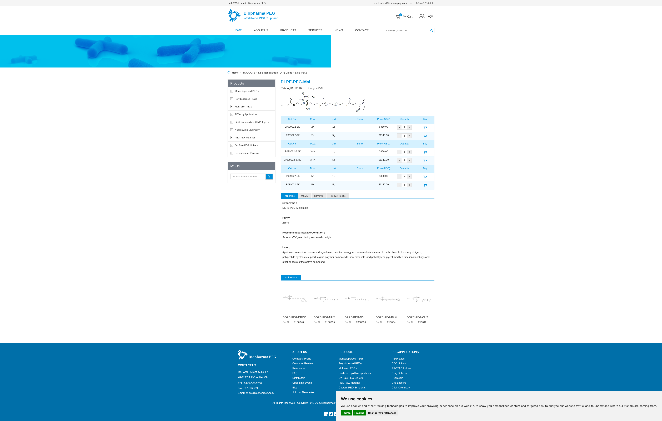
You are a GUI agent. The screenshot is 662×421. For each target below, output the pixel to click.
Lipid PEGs (301, 72)
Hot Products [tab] (290, 277)
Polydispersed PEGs (246, 98)
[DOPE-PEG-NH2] (326, 298)
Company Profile (301, 358)
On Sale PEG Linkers (246, 145)
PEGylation (398, 358)
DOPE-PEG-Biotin (387, 317)
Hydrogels (397, 377)
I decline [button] (359, 412)
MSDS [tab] (304, 195)
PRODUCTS (288, 30)
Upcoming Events (302, 382)
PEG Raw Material (245, 137)
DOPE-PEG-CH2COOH (419, 317)
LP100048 (298, 322)
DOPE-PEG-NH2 (324, 317)
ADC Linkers (399, 363)
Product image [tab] (338, 195)
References (298, 368)
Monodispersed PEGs (247, 91)
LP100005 (329, 322)
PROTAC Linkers (401, 368)
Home (235, 72)
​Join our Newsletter (303, 392)
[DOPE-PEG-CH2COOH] (419, 298)
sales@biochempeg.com (393, 3)
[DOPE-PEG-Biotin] (388, 298)
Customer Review (302, 363)
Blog (294, 387)
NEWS (339, 30)
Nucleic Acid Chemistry (247, 129)
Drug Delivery (399, 373)
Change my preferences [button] (382, 412)
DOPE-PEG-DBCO (294, 317)
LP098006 (360, 322)
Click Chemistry (401, 387)
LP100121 (422, 322)
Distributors (298, 377)
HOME (238, 30)
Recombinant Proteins (247, 153)
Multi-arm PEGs (243, 106)
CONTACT (362, 30)
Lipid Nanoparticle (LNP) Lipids (275, 72)
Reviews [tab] (318, 195)
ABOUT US (261, 30)
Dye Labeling (399, 382)
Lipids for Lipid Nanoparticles (355, 373)
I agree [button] (346, 412)
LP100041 (391, 322)
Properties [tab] (289, 195)
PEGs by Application (246, 114)
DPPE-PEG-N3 (354, 317)
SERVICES (315, 30)
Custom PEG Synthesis (352, 387)
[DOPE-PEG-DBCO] (295, 298)
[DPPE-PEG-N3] (357, 298)
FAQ (295, 373)
